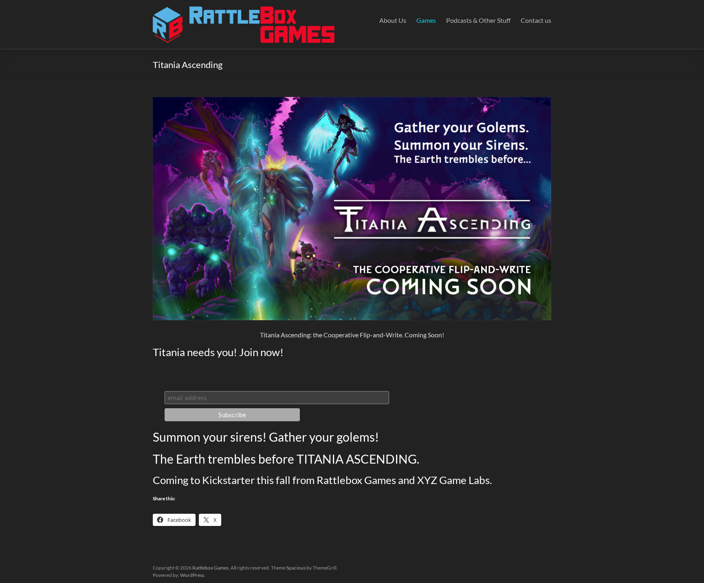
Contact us (536, 20)
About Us (392, 20)
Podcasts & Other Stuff (478, 20)
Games (426, 20)
